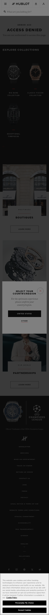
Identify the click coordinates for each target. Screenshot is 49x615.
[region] (24, 594)
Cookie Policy (11, 598)
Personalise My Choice (24, 603)
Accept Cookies (24, 610)
